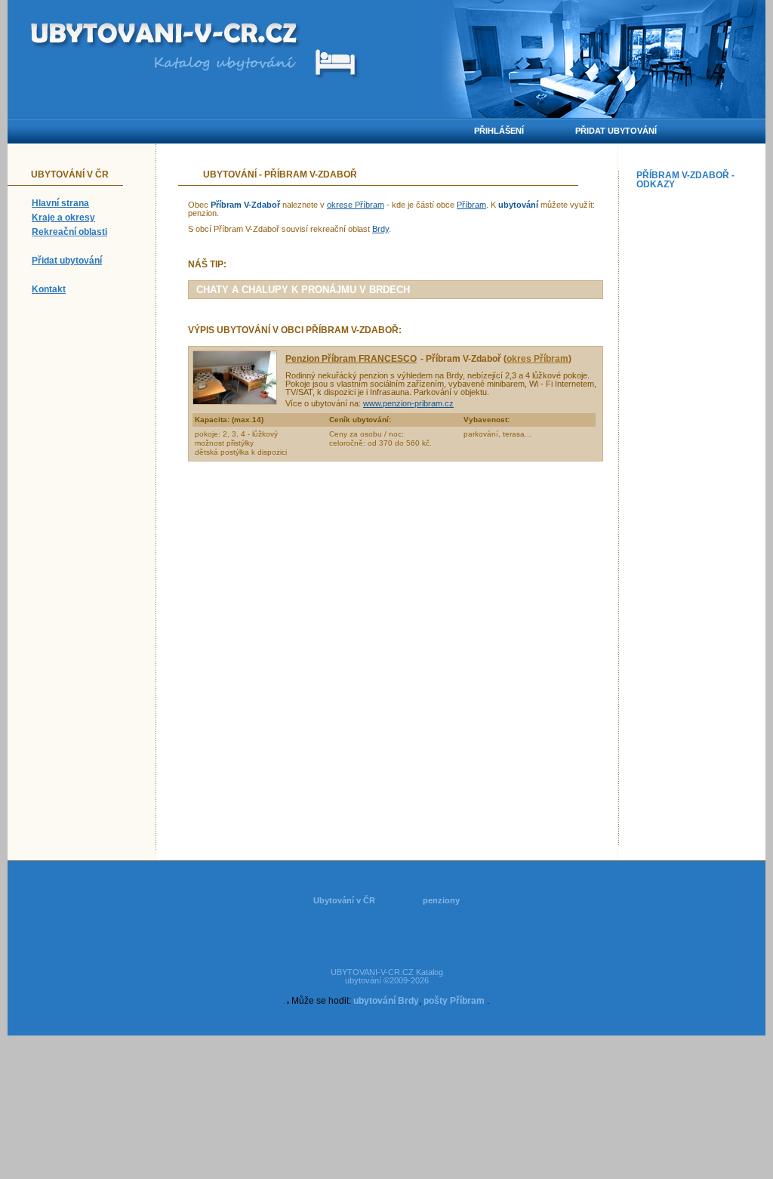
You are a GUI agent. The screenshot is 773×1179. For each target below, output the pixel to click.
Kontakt (49, 289)
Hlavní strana (60, 203)
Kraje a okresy (63, 217)
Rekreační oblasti (69, 232)
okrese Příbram (355, 204)
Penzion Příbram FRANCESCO (351, 358)
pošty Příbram (454, 1000)
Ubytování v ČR (344, 900)
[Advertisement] (697, 421)
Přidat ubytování (67, 260)
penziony (441, 900)
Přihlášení (499, 130)
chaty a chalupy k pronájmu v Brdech (303, 289)
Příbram (471, 204)
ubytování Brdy (386, 1000)
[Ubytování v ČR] (165, 36)
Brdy (380, 228)
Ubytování (230, 174)
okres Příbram (537, 358)
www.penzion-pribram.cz (408, 403)
